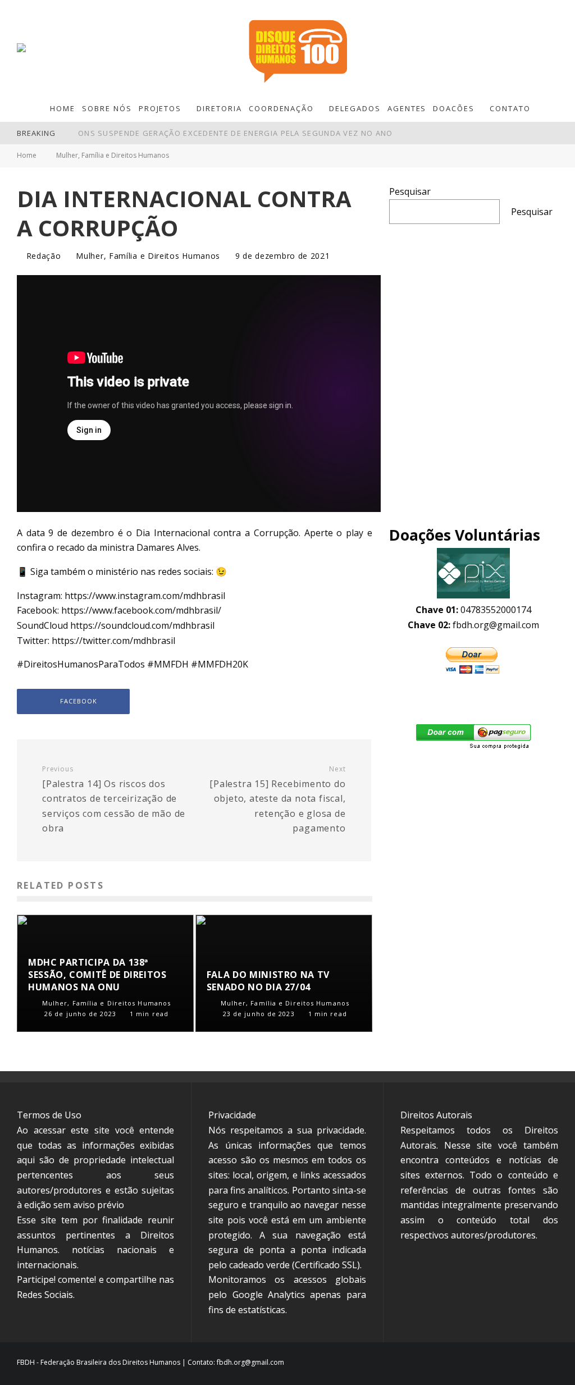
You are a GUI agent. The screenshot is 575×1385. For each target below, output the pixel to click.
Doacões (453, 108)
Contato (510, 108)
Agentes (407, 108)
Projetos (160, 108)
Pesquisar (410, 191)
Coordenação (281, 108)
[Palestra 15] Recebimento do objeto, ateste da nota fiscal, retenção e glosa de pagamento (277, 800)
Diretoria (219, 108)
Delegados (355, 108)
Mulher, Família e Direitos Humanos (148, 256)
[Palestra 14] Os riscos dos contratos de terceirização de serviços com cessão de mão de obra (113, 800)
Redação (42, 255)
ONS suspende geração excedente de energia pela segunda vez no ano (235, 133)
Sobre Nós (107, 108)
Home (62, 108)
